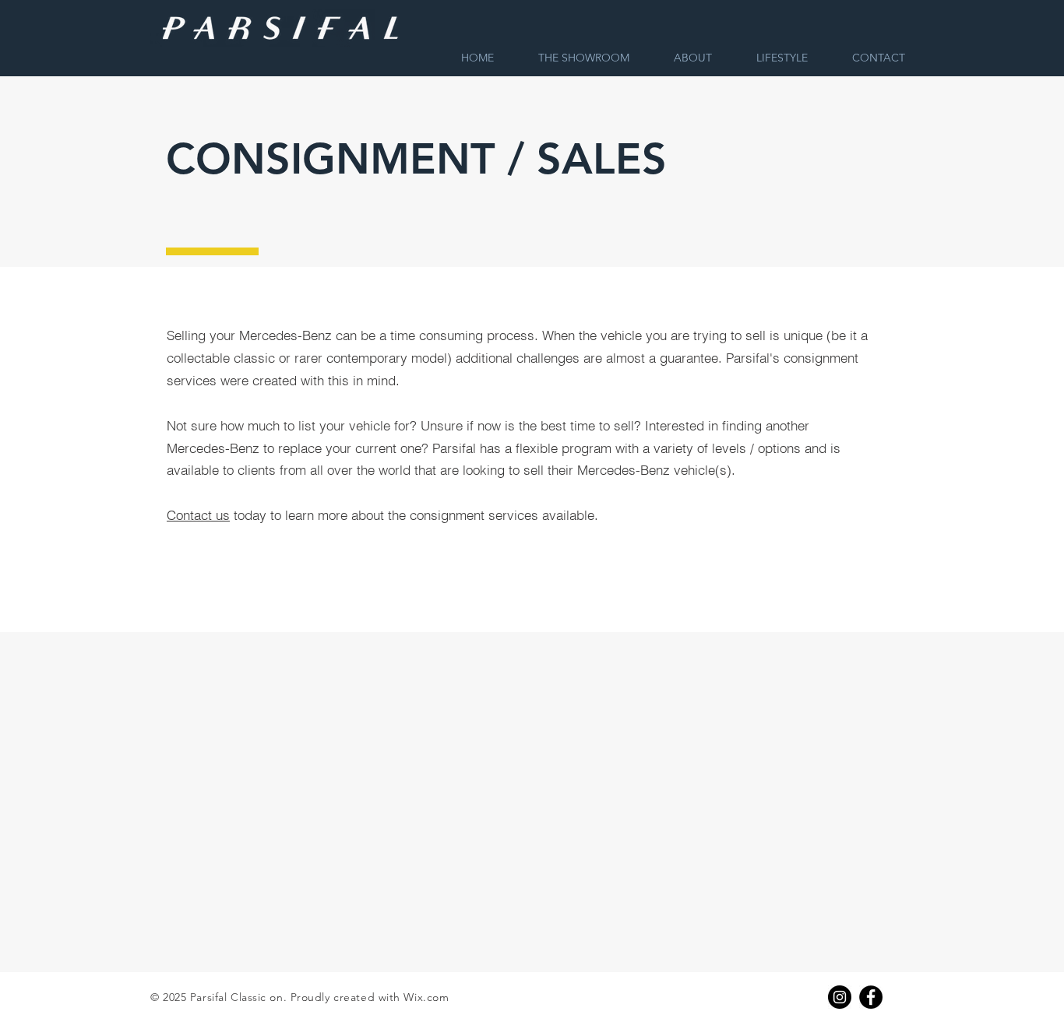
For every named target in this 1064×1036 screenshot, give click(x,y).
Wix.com (426, 997)
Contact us (198, 515)
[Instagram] (839, 997)
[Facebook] (871, 997)
